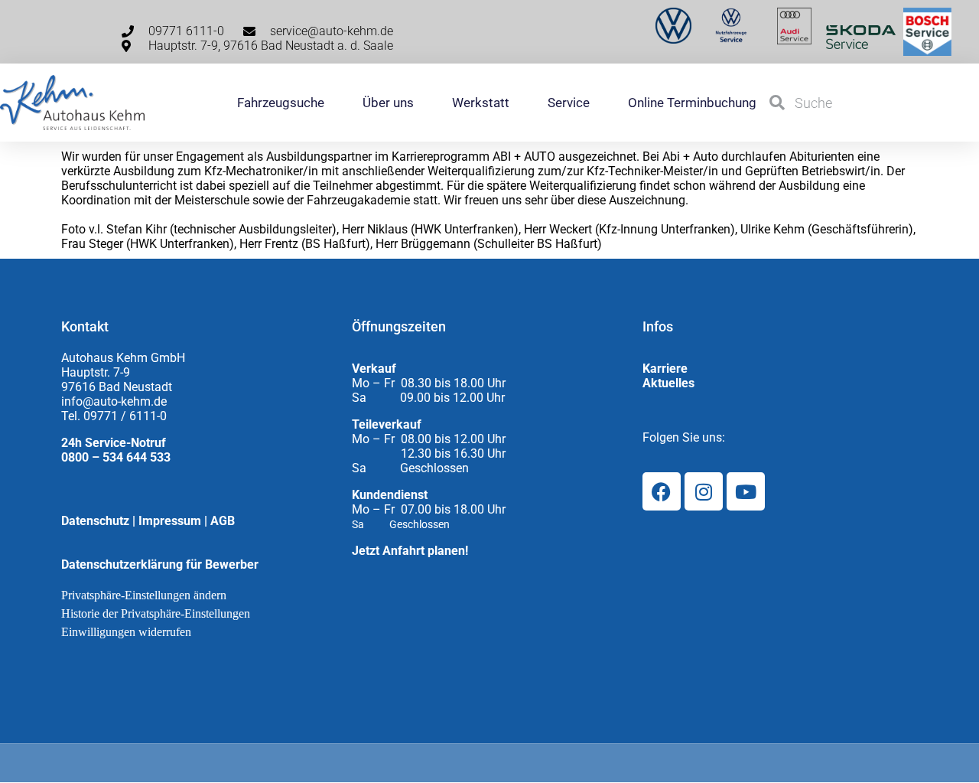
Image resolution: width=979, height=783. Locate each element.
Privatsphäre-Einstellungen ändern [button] (143, 595)
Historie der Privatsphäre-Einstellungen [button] (155, 613)
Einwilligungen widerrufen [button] (126, 631)
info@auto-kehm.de (114, 401)
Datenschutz (95, 521)
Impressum (169, 521)
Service (569, 102)
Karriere (665, 368)
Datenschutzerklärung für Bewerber (160, 564)
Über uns (388, 102)
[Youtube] (746, 491)
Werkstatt (480, 102)
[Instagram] (704, 491)
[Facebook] (661, 491)
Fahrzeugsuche (280, 102)
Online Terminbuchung (692, 102)
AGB (222, 521)
